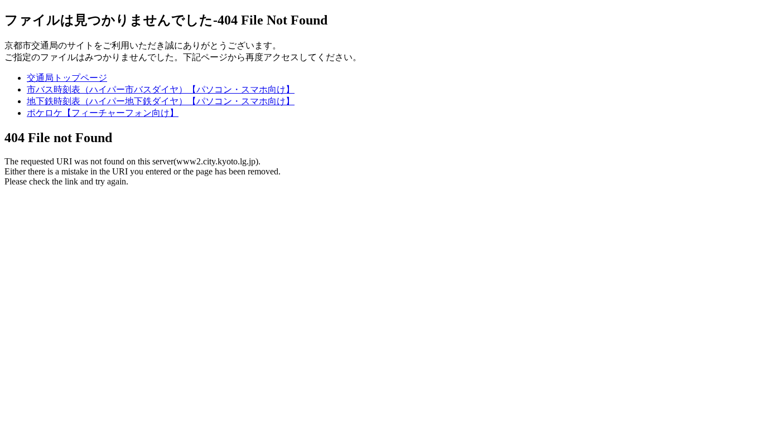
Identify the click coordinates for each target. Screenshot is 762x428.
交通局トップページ (67, 77)
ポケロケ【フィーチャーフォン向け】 (103, 113)
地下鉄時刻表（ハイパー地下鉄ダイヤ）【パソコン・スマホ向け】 (161, 101)
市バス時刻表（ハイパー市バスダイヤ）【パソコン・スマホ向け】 (161, 89)
